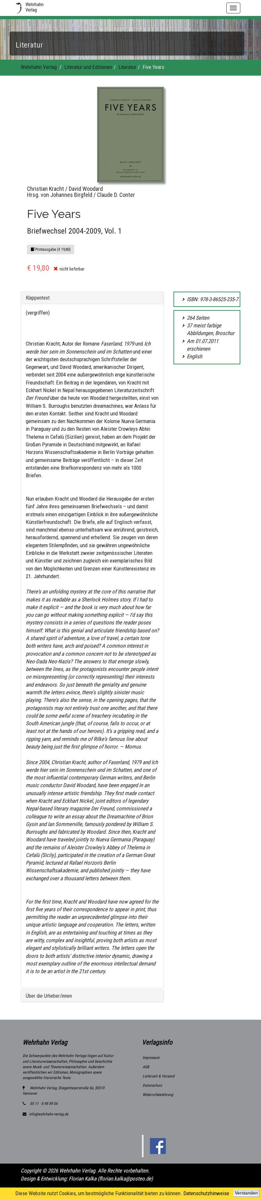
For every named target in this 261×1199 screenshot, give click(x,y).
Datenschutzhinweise (206, 1193)
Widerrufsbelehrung (158, 1094)
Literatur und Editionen (88, 67)
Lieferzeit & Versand (158, 1076)
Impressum (151, 1057)
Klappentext (38, 298)
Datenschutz (152, 1085)
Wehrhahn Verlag (39, 67)
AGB (146, 1067)
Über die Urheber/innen (49, 996)
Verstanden (246, 1192)
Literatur (127, 67)
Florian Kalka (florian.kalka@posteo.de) (111, 1178)
